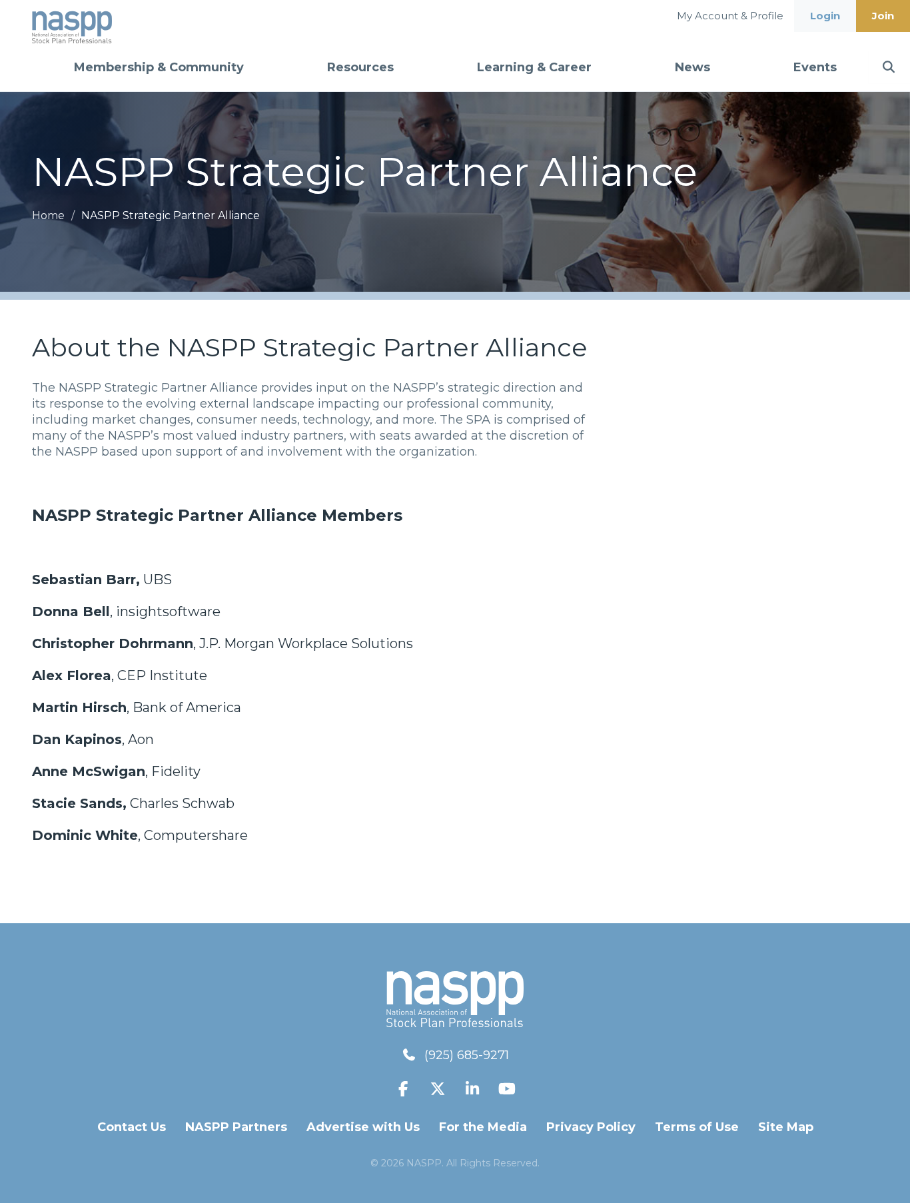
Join (883, 15)
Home (49, 215)
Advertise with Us (363, 1127)
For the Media (483, 1127)
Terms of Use (697, 1127)
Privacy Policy (591, 1127)
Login (825, 15)
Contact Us (131, 1127)
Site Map (785, 1127)
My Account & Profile (730, 15)
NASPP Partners (236, 1127)
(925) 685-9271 (466, 1055)
